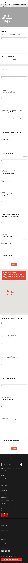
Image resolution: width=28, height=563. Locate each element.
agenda (3, 483)
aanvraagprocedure (5, 492)
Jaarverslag (4, 503)
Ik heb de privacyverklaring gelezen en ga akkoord (12, 469)
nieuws (3, 481)
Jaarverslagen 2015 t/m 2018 (8, 500)
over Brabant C (4, 485)
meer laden (14, 448)
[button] (7, 294)
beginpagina (4, 478)
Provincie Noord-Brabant (6, 510)
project (2, 479)
